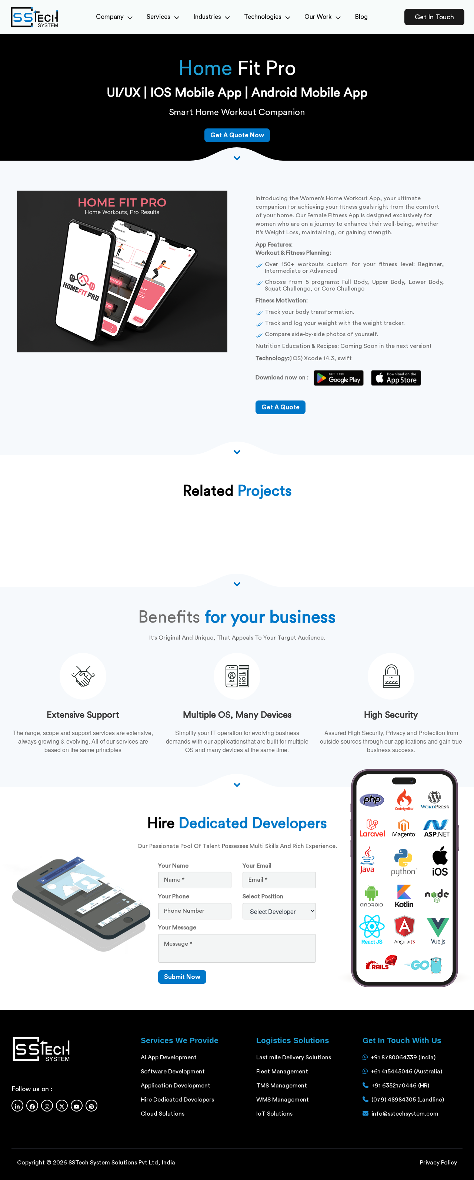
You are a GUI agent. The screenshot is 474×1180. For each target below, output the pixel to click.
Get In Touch (434, 17)
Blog (361, 17)
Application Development (175, 1086)
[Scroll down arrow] (237, 157)
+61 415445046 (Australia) (406, 1072)
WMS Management (282, 1100)
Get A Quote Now (237, 135)
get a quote (280, 407)
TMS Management (281, 1086)
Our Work (318, 17)
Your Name (173, 866)
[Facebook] (32, 1106)
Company (110, 17)
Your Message (177, 928)
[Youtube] (77, 1106)
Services (158, 17)
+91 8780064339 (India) (403, 1057)
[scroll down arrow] (237, 783)
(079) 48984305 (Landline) (407, 1100)
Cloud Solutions (162, 1114)
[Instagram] (47, 1106)
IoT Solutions (274, 1114)
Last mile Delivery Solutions (293, 1057)
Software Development (173, 1072)
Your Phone (173, 896)
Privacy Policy (438, 1163)
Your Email (257, 866)
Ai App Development (169, 1057)
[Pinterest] (91, 1106)
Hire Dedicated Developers (177, 1100)
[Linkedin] (17, 1106)
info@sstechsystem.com (404, 1114)
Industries (207, 17)
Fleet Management (282, 1072)
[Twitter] (62, 1106)
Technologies (262, 17)
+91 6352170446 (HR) (400, 1086)
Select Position (263, 896)
